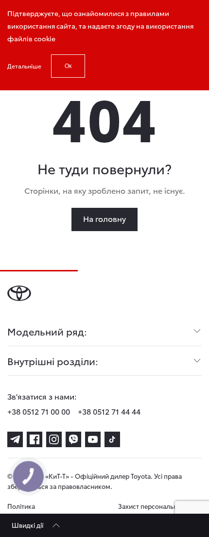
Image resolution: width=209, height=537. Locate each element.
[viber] (73, 439)
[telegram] (15, 439)
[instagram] (54, 439)
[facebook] (34, 439)
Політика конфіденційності (34, 511)
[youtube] (93, 439)
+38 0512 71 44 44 (109, 411)
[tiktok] (112, 439)
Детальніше (24, 66)
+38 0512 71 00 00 (38, 411)
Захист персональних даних (151, 511)
